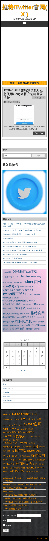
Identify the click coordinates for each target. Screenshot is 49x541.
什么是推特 (15, 298)
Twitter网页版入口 (15, 294)
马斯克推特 (29, 329)
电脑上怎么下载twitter (35, 325)
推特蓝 (35, 322)
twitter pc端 (36, 277)
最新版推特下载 (14, 325)
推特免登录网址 (34, 308)
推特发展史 (15, 314)
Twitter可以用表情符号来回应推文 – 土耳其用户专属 (22, 250)
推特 (35, 304)
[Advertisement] (24, 53)
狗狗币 (23, 325)
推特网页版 (23, 321)
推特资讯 (16, 102)
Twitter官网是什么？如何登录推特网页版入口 (20, 242)
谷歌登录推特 (16, 328)
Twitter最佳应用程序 (26, 287)
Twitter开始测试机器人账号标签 (15, 254)
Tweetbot (16, 277)
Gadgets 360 (6, 272)
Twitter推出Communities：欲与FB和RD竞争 (19, 246)
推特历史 (6, 313)
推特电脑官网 (8, 321)
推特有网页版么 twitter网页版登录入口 (19, 317)
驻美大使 (37, 329)
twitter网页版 (27, 290)
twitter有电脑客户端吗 (11, 290)
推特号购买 (7, 400)
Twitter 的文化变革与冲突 (12, 258)
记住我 (8, 525)
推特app (41, 304)
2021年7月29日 (39, 98)
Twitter (25, 276)
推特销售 (5, 325)
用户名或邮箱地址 (9, 515)
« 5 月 (23, 371)
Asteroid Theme (41, 538)
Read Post (39, 133)
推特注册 (41, 317)
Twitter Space (18, 282)
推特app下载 (7, 308)
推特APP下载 (8, 388)
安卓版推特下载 (26, 304)
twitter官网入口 (10, 286)
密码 (4, 521)
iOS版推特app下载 (24, 271)
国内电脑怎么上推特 (11, 304)
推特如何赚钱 (8, 238)
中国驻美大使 (6, 298)
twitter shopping (7, 282)
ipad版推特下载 (7, 277)
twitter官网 (32, 282)
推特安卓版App (25, 314)
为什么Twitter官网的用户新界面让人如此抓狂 (20, 262)
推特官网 (38, 313)
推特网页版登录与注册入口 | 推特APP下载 (19, 234)
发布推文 (32, 300)
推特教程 (7, 102)
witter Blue (37, 294)
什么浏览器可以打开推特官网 (15, 300)
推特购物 (41, 322)
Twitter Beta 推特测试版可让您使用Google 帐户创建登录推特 (23, 93)
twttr (31, 294)
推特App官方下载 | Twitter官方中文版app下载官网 (22, 230)
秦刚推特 (5, 329)
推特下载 (20, 308)
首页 (4, 384)
